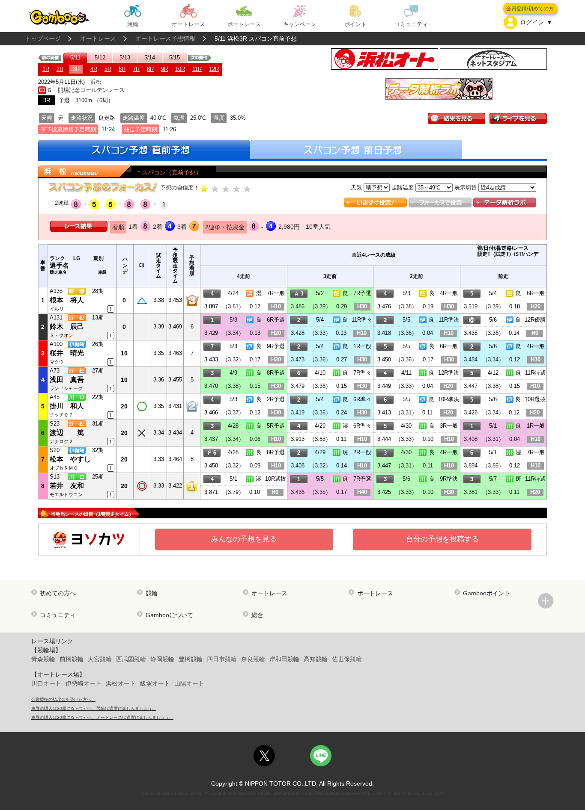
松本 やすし (70, 459)
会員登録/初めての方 (530, 9)
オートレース (98, 38)
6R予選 (276, 319)
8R (150, 69)
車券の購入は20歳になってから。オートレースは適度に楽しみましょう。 (102, 717)
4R (93, 69)
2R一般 (362, 452)
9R (164, 69)
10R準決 (448, 399)
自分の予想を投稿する (442, 539)
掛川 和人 (67, 406)
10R (180, 69)
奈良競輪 (253, 659)
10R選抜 (535, 399)
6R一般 (536, 293)
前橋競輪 (72, 659)
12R (214, 69)
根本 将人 (67, 300)
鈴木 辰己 (67, 326)
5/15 (174, 57)
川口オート (46, 683)
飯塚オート (155, 683)
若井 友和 (67, 485)
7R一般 (276, 293)
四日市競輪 (222, 659)
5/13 (124, 57)
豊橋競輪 (191, 659)
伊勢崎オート (83, 683)
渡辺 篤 (67, 432)
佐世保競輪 (347, 659)
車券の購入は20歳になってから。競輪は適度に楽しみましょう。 (93, 708)
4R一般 (449, 293)
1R (45, 69)
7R (136, 69)
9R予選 (276, 346)
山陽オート (189, 683)
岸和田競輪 (284, 659)
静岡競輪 (162, 659)
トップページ (43, 38)
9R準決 (449, 479)
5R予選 (276, 426)
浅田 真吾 (67, 379)
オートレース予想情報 (165, 38)
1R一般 (362, 346)
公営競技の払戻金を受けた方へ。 (63, 699)
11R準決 (449, 319)
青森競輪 (43, 659)
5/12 (100, 57)
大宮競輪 (100, 659)
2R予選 (276, 399)
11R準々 (362, 319)
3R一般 (449, 426)
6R (122, 69)
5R (107, 69)
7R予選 (362, 293)
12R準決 (448, 373)
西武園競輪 (131, 659)
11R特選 (535, 373)
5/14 (149, 57)
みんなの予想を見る (244, 539)
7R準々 (362, 373)
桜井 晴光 (67, 353)
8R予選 (276, 373)
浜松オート (121, 683)
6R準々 (362, 399)
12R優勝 (535, 319)
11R (197, 69)
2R (60, 69)
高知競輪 (316, 659)
